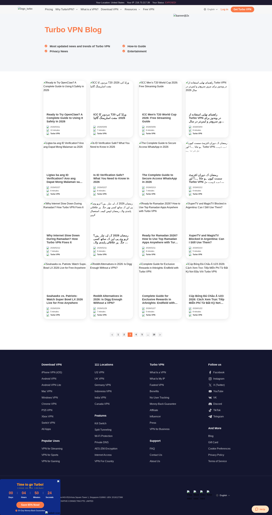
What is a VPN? (89, 9)
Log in (224, 9)
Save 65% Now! (30, 505)
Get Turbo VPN (242, 9)
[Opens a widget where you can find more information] (260, 509)
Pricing (49, 9)
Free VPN (148, 9)
